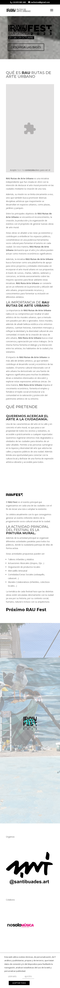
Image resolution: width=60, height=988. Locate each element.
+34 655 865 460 (19, 2)
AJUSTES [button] (28, 976)
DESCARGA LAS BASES (26, 47)
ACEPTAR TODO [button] (19, 983)
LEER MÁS (12, 976)
